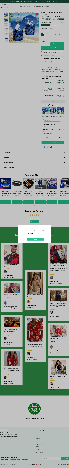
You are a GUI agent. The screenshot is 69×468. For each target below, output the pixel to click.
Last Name (30, 233)
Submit (35, 239)
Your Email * (30, 228)
